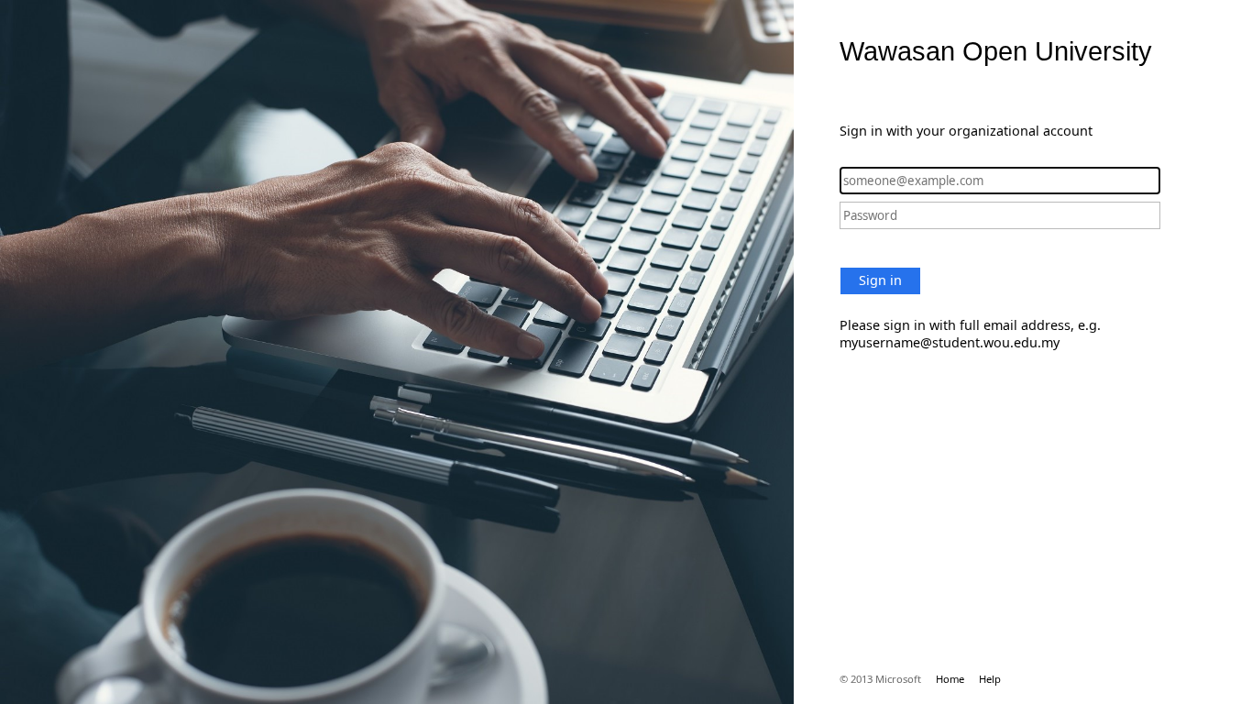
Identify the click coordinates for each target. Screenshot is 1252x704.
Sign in (880, 280)
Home (950, 679)
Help (990, 679)
